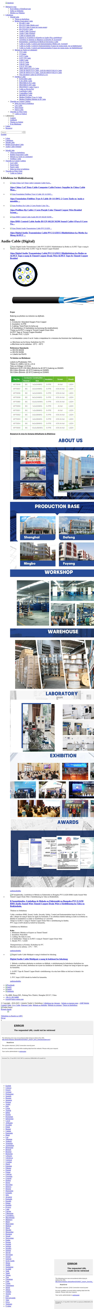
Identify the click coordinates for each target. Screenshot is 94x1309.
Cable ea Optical (21, 114)
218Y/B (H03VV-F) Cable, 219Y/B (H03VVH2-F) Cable (40, 70)
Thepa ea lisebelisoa (22, 19)
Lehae (8, 138)
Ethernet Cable (26, 1005)
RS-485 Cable (24, 23)
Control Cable (6, 1005)
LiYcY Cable (24, 62)
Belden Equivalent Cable (24, 21)
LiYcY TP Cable (25, 66)
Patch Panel (19, 108)
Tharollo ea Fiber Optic (18, 112)
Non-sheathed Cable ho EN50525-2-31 (33, 75)
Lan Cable (18, 105)
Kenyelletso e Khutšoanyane (20, 9)
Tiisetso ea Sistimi (16, 122)
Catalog (13, 118)
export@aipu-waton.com (15, 999)
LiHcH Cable (24, 64)
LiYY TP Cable (25, 58)
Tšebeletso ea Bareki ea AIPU (12, 1016)
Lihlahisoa (9, 15)
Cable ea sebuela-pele (27, 35)
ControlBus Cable (25, 93)
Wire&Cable (14, 17)
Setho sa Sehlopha (16, 11)
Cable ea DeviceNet (26, 89)
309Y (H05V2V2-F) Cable (29, 68)
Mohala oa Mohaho (40, 1005)
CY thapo (22, 54)
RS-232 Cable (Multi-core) (29, 25)
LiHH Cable (23, 60)
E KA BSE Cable (25, 81)
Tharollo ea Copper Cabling (20, 101)
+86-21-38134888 (12, 997)
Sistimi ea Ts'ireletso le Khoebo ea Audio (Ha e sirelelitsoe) (40, 38)
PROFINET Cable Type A (29, 87)
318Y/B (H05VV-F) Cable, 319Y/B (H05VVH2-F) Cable (40, 73)
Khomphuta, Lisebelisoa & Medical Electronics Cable (38, 42)
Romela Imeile (6, 1009)
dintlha (18, 891)
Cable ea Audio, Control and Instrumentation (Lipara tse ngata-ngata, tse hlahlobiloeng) (50, 48)
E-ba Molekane (15, 124)
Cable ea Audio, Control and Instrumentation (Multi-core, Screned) (43, 44)
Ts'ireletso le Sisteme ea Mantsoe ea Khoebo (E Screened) (40, 40)
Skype (3, 1018)
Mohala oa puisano (55, 1005)
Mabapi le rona (11, 7)
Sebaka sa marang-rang (69, 1003)
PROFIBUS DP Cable (27, 85)
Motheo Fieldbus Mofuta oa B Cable (32, 99)
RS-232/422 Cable (26, 29)
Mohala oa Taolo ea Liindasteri (26, 50)
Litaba (8, 126)
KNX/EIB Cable (25, 79)
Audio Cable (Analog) (27, 31)
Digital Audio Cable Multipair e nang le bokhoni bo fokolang (39, 959)
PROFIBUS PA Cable (27, 83)
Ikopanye (9, 128)
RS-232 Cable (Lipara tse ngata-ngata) (33, 27)
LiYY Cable (23, 56)
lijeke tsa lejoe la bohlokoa (24, 103)
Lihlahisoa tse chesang (52, 1003)
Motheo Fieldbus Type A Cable (30, 97)
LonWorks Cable (25, 91)
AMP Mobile (84, 1003)
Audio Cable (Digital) (27, 33)
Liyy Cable (16, 1005)
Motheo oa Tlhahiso (17, 13)
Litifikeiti (13, 120)
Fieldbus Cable (20, 77)
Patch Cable (19, 110)
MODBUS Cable (25, 95)
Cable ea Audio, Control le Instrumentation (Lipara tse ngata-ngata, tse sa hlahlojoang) (50, 46)
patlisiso (13, 891)
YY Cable (23, 52)
